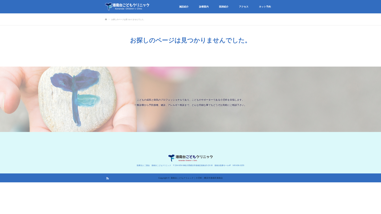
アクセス (244, 6)
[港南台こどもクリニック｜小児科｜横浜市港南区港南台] (127, 6)
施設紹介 (184, 6)
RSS (107, 178)
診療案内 (204, 6)
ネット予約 (265, 6)
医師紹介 (224, 6)
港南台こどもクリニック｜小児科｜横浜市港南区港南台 (197, 178)
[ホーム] (106, 14)
